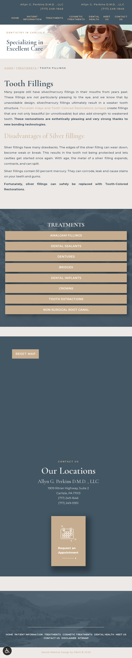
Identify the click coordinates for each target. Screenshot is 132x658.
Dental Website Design (55, 652)
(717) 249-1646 (52, 8)
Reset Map (25, 353)
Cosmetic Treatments (77, 634)
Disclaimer (69, 638)
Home (15, 18)
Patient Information (29, 634)
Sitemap (83, 638)
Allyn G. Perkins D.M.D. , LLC (41, 4)
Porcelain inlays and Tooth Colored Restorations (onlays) (63, 108)
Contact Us (52, 638)
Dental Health (104, 634)
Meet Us (121, 634)
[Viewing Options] (7, 650)
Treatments (54, 18)
